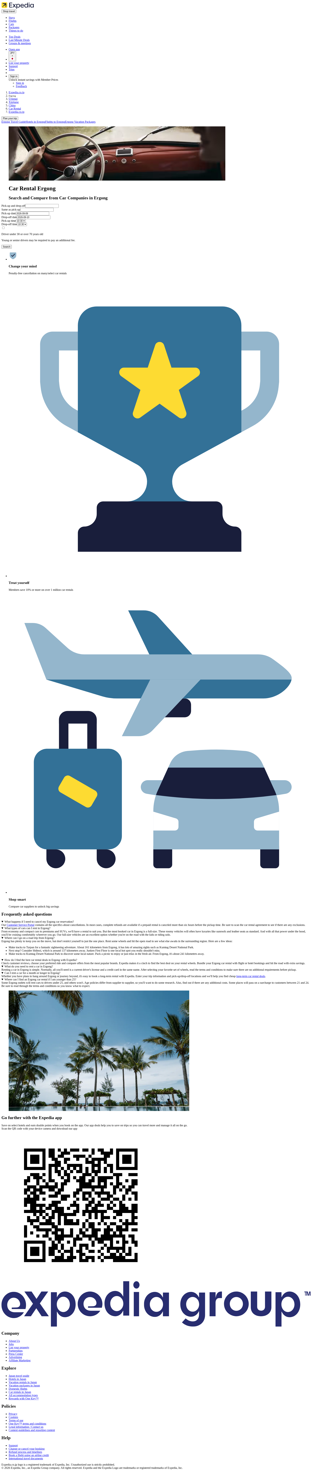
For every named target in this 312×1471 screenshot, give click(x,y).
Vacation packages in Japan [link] (24, 1385)
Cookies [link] (13, 1417)
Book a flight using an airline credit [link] (29, 1455)
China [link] (12, 105)
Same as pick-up (10, 209)
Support (13, 66)
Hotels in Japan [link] (17, 1379)
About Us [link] (14, 1340)
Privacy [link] (13, 1413)
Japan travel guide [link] (19, 1375)
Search (6, 246)
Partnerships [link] (16, 1350)
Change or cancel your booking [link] (27, 1448)
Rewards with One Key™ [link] (24, 1398)
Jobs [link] (11, 1344)
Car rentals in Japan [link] (20, 1392)
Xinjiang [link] (14, 102)
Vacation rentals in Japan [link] (23, 1382)
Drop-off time (9, 224)
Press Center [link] (16, 1353)
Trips (11, 69)
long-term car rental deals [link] (250, 976)
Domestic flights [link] (18, 1388)
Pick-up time (8, 220)
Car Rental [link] (15, 108)
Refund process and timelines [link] (25, 1451)
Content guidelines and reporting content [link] (32, 1430)
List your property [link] (19, 1347)
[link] (39, 17)
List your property (19, 62)
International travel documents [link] (26, 1458)
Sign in (13, 76)
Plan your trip (10, 118)
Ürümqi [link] (13, 98)
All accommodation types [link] (23, 1395)
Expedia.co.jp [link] (16, 92)
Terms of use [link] (16, 1420)
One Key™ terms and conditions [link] (27, 1423)
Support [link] (13, 1445)
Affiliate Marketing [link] (20, 1360)
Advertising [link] (15, 1357)
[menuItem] (13, 121)
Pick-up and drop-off (13, 205)
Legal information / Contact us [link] (26, 1426)
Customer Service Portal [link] (20, 924)
